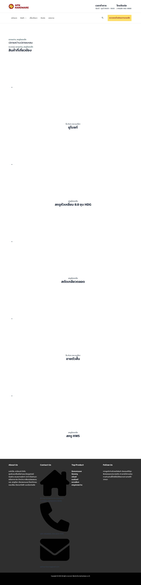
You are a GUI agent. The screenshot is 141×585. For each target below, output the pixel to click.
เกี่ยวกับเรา (33, 18)
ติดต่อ (43, 18)
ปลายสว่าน (12, 39)
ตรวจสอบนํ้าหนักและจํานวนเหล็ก (119, 18)
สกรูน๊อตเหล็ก (21, 39)
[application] (25, 18)
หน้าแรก (14, 18)
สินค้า (22, 18)
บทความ (51, 18)
